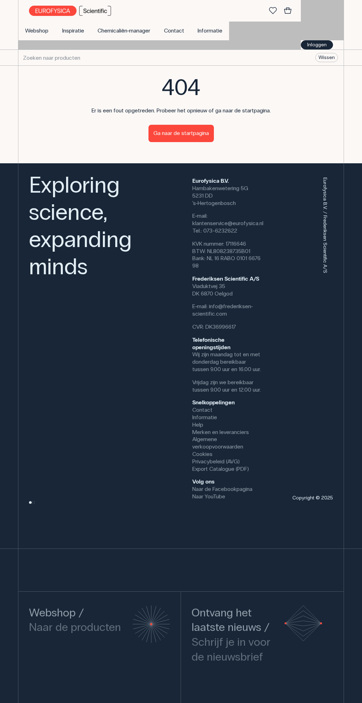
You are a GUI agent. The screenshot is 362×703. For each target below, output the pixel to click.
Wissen (327, 57)
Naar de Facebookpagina (222, 489)
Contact (202, 409)
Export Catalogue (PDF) (220, 468)
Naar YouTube (208, 496)
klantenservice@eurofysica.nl (227, 223)
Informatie (204, 417)
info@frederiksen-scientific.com (222, 310)
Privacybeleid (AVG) (216, 461)
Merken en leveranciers (220, 432)
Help (197, 424)
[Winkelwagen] (287, 11)
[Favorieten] (272, 11)
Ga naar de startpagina (181, 133)
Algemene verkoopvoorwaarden (217, 443)
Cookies (202, 454)
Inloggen (317, 45)
